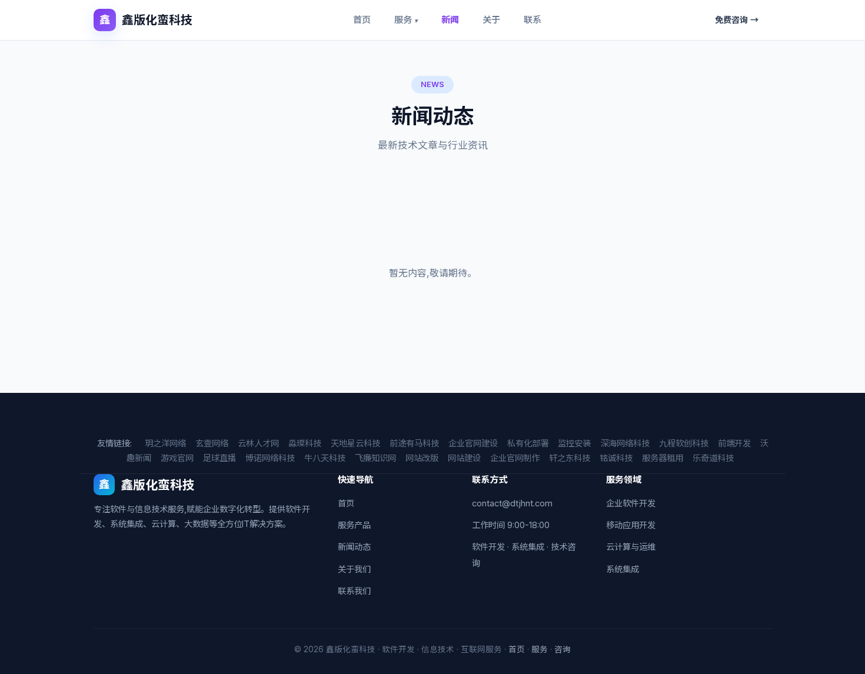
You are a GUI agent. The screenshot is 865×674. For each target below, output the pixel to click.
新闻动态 (354, 547)
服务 (406, 19)
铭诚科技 (616, 458)
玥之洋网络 (165, 443)
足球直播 (219, 458)
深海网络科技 (625, 443)
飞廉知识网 (375, 458)
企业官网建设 (473, 443)
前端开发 (734, 443)
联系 (532, 19)
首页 (362, 19)
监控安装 (574, 443)
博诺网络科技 (270, 458)
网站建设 (464, 458)
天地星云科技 (355, 443)
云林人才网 (258, 443)
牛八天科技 (324, 458)
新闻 (450, 19)
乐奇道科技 (713, 458)
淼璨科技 (304, 443)
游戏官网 (177, 458)
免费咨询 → (736, 20)
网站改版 (421, 458)
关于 (491, 19)
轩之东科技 (569, 458)
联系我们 (354, 591)
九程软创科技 (683, 443)
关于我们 (354, 569)
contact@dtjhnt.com (512, 503)
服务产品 (354, 525)
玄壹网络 (211, 443)
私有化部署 (527, 443)
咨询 (562, 649)
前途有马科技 (414, 443)
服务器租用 (662, 458)
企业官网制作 (515, 458)
